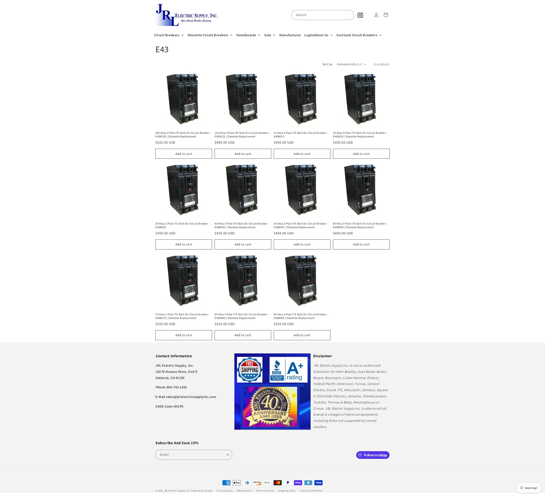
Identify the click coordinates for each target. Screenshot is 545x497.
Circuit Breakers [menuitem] (166, 35)
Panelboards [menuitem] (246, 35)
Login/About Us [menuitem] (316, 35)
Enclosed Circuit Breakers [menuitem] (357, 35)
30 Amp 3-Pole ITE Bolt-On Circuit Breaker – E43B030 (182, 225)
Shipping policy (287, 490)
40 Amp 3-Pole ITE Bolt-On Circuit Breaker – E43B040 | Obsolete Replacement (242, 225)
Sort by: (328, 64)
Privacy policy (224, 490)
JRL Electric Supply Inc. (177, 490)
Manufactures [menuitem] (290, 35)
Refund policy (244, 490)
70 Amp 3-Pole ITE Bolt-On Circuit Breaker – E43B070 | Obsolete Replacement (182, 316)
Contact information (311, 490)
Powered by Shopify (202, 490)
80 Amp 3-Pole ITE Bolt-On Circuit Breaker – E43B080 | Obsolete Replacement (242, 316)
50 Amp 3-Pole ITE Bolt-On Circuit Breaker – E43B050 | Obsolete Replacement (301, 225)
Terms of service (265, 490)
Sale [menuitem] (267, 35)
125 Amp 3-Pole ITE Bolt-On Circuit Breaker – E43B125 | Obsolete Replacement (243, 134)
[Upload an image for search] (360, 15)
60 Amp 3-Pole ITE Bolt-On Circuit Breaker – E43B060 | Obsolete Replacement (360, 225)
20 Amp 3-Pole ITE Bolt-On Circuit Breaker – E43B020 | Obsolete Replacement (360, 134)
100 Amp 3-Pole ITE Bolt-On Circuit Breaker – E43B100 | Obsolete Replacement (183, 134)
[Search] (349, 15)
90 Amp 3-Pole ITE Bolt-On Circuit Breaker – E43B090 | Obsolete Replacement (301, 316)
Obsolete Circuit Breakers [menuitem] (208, 35)
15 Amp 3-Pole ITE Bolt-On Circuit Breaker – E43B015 (301, 134)
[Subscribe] (227, 455)
